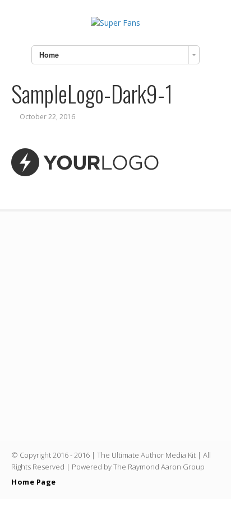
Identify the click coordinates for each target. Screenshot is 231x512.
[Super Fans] (115, 22)
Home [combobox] (49, 55)
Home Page (33, 482)
